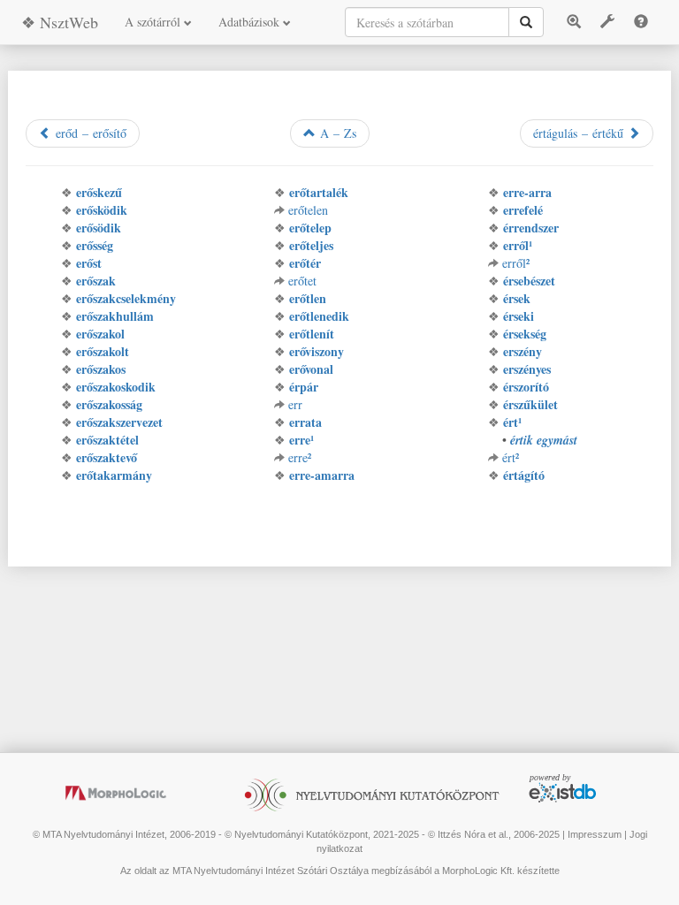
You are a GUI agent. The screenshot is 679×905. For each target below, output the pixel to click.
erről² (516, 263)
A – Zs (336, 133)
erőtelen (308, 210)
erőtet (302, 280)
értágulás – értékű (580, 133)
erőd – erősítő (88, 133)
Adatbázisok (250, 21)
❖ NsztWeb (59, 22)
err (295, 404)
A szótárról (154, 21)
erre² (299, 457)
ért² (510, 457)
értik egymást (543, 440)
